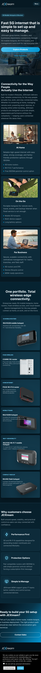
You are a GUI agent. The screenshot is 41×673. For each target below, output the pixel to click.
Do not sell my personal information (17, 664)
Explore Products (20, 49)
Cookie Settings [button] (9, 668)
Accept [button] (20, 668)
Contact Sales (20, 635)
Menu (36, 4)
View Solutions (20, 56)
